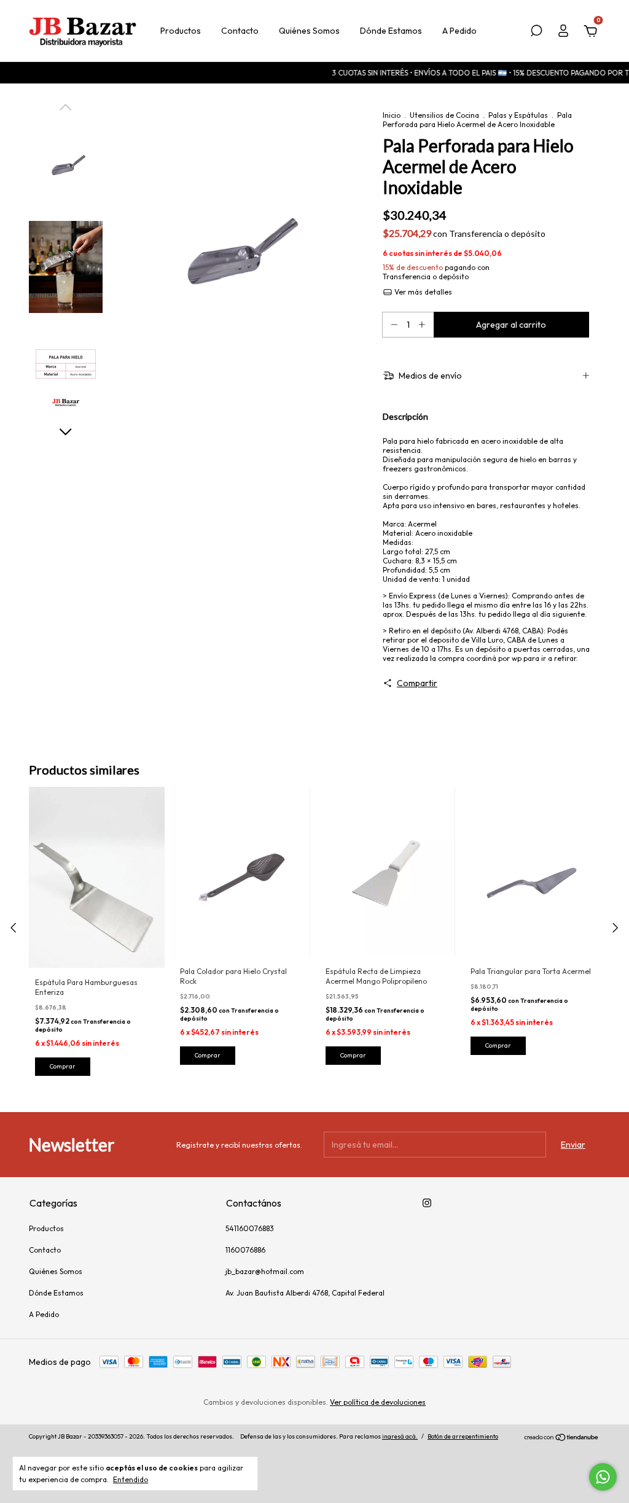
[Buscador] (536, 32)
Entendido (130, 1479)
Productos (180, 30)
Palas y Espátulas (518, 115)
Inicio (391, 115)
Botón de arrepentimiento (463, 1436)
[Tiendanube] (561, 1437)
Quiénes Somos (309, 30)
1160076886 (245, 1249)
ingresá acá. (400, 1436)
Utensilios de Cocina (444, 115)
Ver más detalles (422, 291)
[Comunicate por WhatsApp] (603, 1477)
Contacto (240, 30)
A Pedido (459, 30)
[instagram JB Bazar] (427, 1203)
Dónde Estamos (391, 30)
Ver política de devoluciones (378, 1402)
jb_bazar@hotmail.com (264, 1271)
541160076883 (249, 1228)
